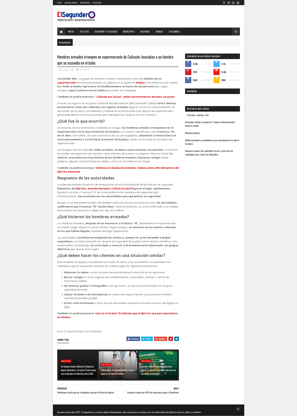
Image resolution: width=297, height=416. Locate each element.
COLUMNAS (174, 31)
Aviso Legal (97, 2)
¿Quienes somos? (71, 2)
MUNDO (159, 31)
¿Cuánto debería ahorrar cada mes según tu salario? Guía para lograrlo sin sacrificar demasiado (158, 370)
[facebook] (224, 2)
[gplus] (233, 2)
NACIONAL (145, 31)
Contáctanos (85, 2)
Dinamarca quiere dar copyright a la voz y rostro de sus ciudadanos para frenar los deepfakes (209, 152)
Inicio (59, 2)
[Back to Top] (238, 409)
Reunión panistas (192, 133)
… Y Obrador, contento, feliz (197, 115)
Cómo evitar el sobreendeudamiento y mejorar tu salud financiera (117, 371)
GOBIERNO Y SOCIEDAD (106, 31)
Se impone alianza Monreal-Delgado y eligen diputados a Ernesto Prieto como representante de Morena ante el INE (78, 370)
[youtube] (238, 2)
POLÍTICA (84, 31)
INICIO (71, 31)
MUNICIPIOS (129, 31)
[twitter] (229, 2)
